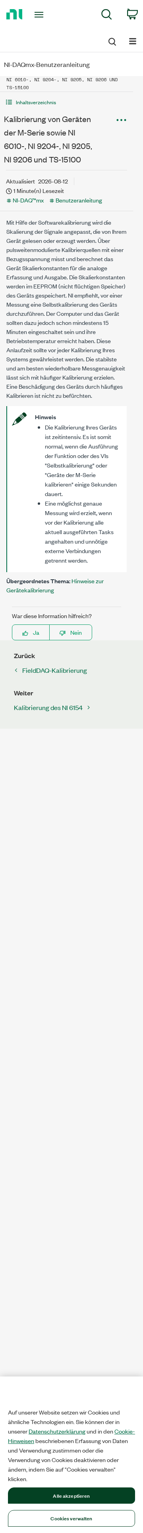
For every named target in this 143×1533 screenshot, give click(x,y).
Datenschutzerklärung (57, 1431)
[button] (66, 102)
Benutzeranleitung (79, 200)
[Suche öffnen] (111, 40)
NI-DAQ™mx (28, 200)
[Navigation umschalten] (132, 40)
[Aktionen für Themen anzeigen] (121, 120)
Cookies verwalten (71, 1518)
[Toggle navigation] (40, 14)
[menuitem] (106, 15)
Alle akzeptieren (71, 1495)
